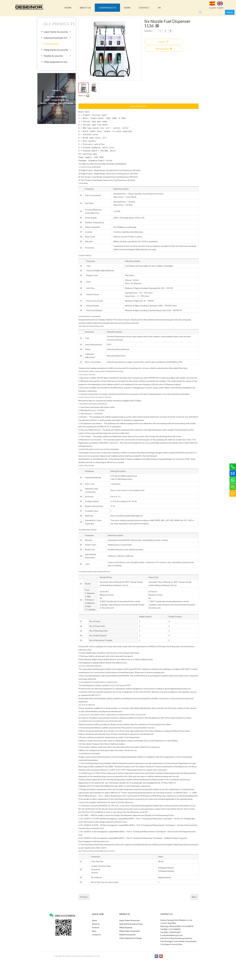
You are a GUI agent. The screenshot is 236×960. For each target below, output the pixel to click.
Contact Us (96, 935)
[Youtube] (161, 956)
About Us (96, 924)
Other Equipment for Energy (57, 61)
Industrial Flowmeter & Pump (57, 37)
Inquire (161, 41)
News (94, 931)
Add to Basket (162, 48)
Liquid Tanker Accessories (56, 31)
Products (95, 927)
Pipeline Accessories (53, 55)
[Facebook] (156, 956)
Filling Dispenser (51, 43)
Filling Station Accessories (56, 49)
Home (94, 920)
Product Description (138, 106)
